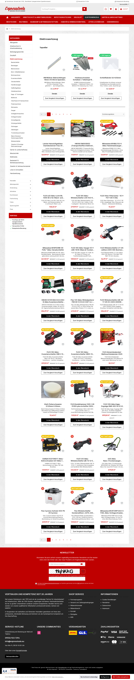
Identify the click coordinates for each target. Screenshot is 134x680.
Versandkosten (62, 667)
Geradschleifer (15, 81)
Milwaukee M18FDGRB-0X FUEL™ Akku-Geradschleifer (53, 249)
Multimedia (13, 157)
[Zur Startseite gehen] (15, 9)
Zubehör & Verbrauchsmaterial (20, 166)
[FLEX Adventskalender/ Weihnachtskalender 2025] (112, 337)
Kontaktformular (21, 650)
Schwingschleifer (16, 123)
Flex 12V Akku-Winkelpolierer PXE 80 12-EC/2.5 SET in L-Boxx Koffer (82, 301)
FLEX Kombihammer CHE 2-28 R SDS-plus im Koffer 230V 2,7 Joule (82, 405)
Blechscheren (15, 69)
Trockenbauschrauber (18, 133)
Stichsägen (14, 126)
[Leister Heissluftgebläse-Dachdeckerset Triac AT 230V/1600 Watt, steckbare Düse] (53, 129)
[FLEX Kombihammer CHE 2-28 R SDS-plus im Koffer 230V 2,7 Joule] (82, 389)
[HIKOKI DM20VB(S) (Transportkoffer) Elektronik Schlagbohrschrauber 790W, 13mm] (82, 129)
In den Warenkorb (53, 160)
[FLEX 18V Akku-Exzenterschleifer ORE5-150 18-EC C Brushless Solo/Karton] (82, 337)
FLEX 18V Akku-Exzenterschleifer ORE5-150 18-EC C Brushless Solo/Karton (82, 353)
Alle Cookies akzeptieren (121, 677)
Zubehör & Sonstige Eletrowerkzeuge (17, 145)
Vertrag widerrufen (12, 656)
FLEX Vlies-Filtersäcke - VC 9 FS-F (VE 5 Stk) (111, 197)
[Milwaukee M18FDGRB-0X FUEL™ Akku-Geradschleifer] (53, 233)
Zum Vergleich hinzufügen (54, 98)
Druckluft (13, 55)
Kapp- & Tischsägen (17, 94)
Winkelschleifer (15, 141)
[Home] (7, 17)
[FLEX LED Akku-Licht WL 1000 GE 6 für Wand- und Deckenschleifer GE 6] (53, 181)
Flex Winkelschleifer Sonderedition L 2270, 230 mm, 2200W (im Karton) (82, 512)
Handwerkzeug (15, 173)
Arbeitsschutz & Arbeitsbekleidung (16, 47)
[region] (82, 77)
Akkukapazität (14, 184)
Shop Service (76, 594)
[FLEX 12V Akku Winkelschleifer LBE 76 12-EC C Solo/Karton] (82, 444)
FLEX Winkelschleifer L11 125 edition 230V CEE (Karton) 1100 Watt (111, 249)
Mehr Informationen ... (58, 677)
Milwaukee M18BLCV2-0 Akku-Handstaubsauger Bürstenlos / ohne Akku (112, 145)
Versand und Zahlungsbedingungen (82, 602)
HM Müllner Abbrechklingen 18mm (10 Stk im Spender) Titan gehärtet (54, 79)
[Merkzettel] (111, 9)
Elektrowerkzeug (16, 59)
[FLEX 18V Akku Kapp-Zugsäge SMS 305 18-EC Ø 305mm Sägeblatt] (112, 389)
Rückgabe (73, 614)
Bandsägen (14, 65)
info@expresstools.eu (14, 641)
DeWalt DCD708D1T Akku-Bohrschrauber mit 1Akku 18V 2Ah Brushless (53, 460)
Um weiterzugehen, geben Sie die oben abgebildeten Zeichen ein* (67, 576)
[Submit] (81, 564)
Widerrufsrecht (75, 608)
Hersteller (13, 180)
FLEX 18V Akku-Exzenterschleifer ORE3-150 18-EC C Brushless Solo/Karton (53, 353)
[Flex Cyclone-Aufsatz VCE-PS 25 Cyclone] (53, 496)
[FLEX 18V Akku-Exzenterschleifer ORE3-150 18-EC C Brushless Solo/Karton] (53, 337)
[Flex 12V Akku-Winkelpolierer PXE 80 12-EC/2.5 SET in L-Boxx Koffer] (82, 285)
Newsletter (106, 602)
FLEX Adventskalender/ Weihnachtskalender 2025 (111, 353)
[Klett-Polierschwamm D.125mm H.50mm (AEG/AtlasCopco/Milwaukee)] (53, 389)
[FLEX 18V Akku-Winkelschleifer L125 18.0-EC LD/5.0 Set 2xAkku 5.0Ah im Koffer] (82, 181)
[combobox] (61, 9)
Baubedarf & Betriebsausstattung (16, 162)
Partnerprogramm (76, 600)
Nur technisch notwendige (89, 677)
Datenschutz (106, 605)
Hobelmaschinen (16, 91)
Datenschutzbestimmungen (51, 583)
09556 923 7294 (12, 638)
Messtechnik (14, 153)
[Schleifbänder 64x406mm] (110, 63)
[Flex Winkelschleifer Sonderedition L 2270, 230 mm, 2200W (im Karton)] (82, 496)
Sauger (13, 110)
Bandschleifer (15, 62)
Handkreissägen (16, 85)
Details (54, 94)
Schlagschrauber (16, 117)
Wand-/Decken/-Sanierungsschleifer (17, 137)
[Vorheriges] (41, 77)
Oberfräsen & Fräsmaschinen (20, 101)
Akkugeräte (14, 42)
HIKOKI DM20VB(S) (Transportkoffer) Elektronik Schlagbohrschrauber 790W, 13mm (82, 145)
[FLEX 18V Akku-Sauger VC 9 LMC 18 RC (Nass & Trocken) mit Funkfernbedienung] (82, 233)
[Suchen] (84, 9)
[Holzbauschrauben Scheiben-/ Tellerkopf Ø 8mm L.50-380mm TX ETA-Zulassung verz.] (82, 63)
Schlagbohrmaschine (17, 113)
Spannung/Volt (14, 205)
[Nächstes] (124, 77)
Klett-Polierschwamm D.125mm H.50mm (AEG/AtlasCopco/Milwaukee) (53, 405)
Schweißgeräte (15, 120)
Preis (11, 209)
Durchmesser (14, 195)
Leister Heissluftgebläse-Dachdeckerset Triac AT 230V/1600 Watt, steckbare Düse (53, 145)
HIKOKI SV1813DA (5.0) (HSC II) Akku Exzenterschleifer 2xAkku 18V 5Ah (53, 301)
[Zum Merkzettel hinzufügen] (64, 70)
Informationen (109, 594)
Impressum (105, 608)
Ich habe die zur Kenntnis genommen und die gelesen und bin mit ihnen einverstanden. (65, 584)
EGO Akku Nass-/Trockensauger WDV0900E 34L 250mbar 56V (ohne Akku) (112, 460)
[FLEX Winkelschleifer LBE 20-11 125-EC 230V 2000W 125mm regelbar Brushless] (112, 285)
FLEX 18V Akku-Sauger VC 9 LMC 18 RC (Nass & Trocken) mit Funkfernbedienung (82, 249)
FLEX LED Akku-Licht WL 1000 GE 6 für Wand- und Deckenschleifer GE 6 (53, 197)
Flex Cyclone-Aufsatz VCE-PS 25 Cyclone (53, 512)
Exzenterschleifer (16, 78)
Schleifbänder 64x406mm (110, 78)
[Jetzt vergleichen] (106, 9)
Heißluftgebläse (16, 88)
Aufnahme (13, 191)
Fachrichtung (14, 198)
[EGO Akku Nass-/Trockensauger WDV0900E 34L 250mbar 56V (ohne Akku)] (112, 444)
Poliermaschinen (16, 104)
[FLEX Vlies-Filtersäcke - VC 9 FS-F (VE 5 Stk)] (112, 181)
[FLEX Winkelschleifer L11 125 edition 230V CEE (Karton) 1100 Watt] (112, 233)
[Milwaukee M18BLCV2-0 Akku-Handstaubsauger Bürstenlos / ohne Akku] (112, 129)
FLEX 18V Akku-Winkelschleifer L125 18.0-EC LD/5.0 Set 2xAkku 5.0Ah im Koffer (82, 197)
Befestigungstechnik (17, 52)
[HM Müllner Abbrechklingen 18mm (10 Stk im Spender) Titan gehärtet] (54, 63)
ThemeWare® (83, 669)
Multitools (14, 97)
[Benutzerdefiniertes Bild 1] (82, 634)
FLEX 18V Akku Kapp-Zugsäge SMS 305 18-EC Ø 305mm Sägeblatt (112, 405)
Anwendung (13, 188)
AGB (78, 583)
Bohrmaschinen (15, 75)
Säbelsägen (14, 129)
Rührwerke (14, 107)
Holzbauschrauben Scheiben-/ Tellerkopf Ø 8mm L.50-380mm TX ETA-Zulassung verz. (82, 79)
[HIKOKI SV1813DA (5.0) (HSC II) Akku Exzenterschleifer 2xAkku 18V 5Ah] (53, 285)
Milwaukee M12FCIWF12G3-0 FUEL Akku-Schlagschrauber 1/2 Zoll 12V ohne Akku (112, 512)
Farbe (11, 202)
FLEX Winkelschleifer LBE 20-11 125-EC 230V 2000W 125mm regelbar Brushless (112, 301)
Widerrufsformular (76, 605)
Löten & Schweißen (16, 170)
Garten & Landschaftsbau (18, 150)
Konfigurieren (105, 677)
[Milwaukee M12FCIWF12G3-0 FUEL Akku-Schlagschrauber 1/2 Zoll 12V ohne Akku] (112, 496)
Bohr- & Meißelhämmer (18, 72)
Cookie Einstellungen (109, 600)
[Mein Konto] (116, 9)
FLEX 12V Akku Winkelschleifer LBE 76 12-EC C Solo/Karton (82, 460)
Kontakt (73, 611)
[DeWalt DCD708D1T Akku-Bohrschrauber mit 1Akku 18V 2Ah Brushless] (53, 444)
